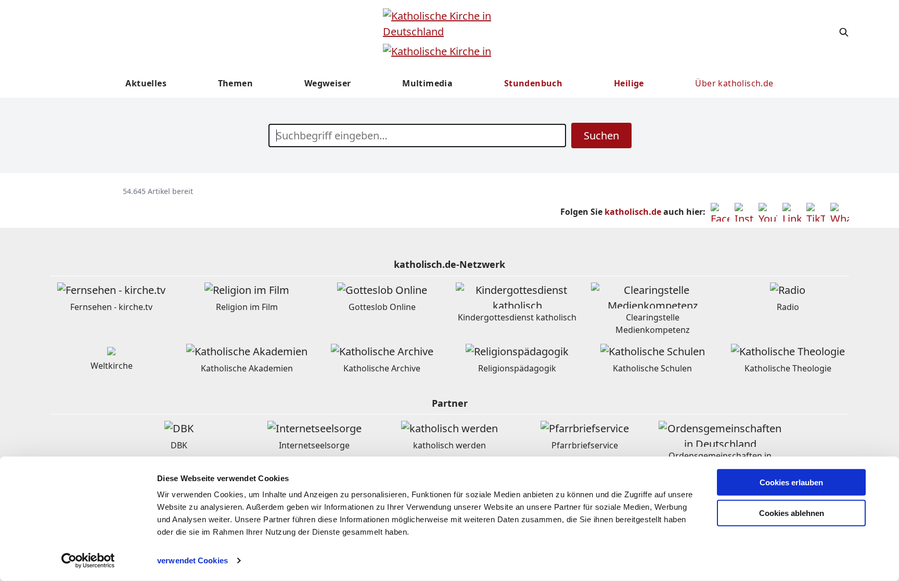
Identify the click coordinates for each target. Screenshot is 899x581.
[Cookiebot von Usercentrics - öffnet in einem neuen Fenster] (88, 561)
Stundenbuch (533, 83)
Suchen (601, 135)
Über (734, 83)
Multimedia (427, 83)
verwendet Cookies (192, 560)
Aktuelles (145, 83)
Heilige (629, 83)
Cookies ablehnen (791, 513)
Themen (235, 83)
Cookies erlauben (791, 482)
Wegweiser (327, 83)
